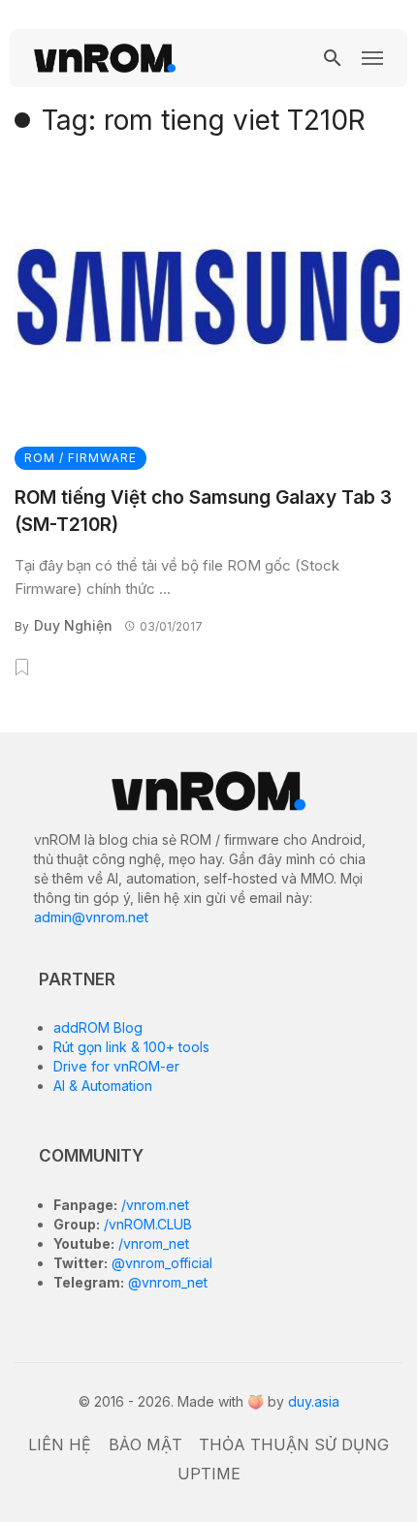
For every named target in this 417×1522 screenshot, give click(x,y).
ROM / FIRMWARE (80, 457)
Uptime (209, 1473)
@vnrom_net (166, 1282)
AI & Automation (102, 1085)
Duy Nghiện (73, 625)
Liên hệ (59, 1444)
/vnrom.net (153, 1204)
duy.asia (313, 1401)
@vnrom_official (160, 1263)
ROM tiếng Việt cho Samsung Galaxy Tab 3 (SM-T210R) (203, 511)
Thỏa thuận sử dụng (294, 1444)
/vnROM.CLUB (146, 1224)
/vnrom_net (151, 1243)
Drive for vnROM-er (116, 1066)
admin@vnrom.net (91, 917)
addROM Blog (98, 1027)
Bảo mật (145, 1444)
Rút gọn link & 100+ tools (131, 1047)
